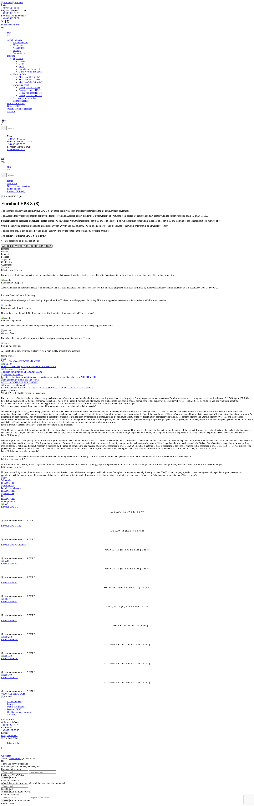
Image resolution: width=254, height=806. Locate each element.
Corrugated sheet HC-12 (30, 90)
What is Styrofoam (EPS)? (13, 361)
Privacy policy (13, 743)
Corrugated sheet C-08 (29, 87)
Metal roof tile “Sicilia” (29, 77)
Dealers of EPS (14, 106)
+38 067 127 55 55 (10, 7)
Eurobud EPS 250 (9, 639)
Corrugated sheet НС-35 (30, 95)
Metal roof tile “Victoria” (30, 82)
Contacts (11, 111)
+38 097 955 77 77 (10, 13)
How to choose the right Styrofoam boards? (21, 366)
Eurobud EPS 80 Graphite (13, 544)
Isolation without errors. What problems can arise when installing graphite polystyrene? (41, 377)
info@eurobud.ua (9, 735)
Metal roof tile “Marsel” (30, 79)
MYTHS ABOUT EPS (12, 382)
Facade (22, 61)
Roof (21, 63)
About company (14, 40)
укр (9, 32)
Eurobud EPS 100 (9, 677)
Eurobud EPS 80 (9, 563)
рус (8, 35)
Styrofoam (12, 183)
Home (10, 181)
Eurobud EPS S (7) (10, 506)
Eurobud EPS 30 (9, 620)
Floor (21, 66)
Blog (17, 24)
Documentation (8, 24)
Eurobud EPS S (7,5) (11, 525)
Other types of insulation (30, 71)
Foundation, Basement (29, 69)
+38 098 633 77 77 (10, 18)
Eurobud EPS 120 (9, 658)
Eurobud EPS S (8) (16, 191)
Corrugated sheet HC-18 (30, 93)
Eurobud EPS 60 (9, 582)
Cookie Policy (16, 758)
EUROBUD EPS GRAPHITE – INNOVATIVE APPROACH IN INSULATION (39, 387)
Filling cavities (14, 188)
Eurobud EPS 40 (9, 601)
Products (11, 56)
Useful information (16, 103)
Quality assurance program (19, 108)
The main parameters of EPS (14, 372)
